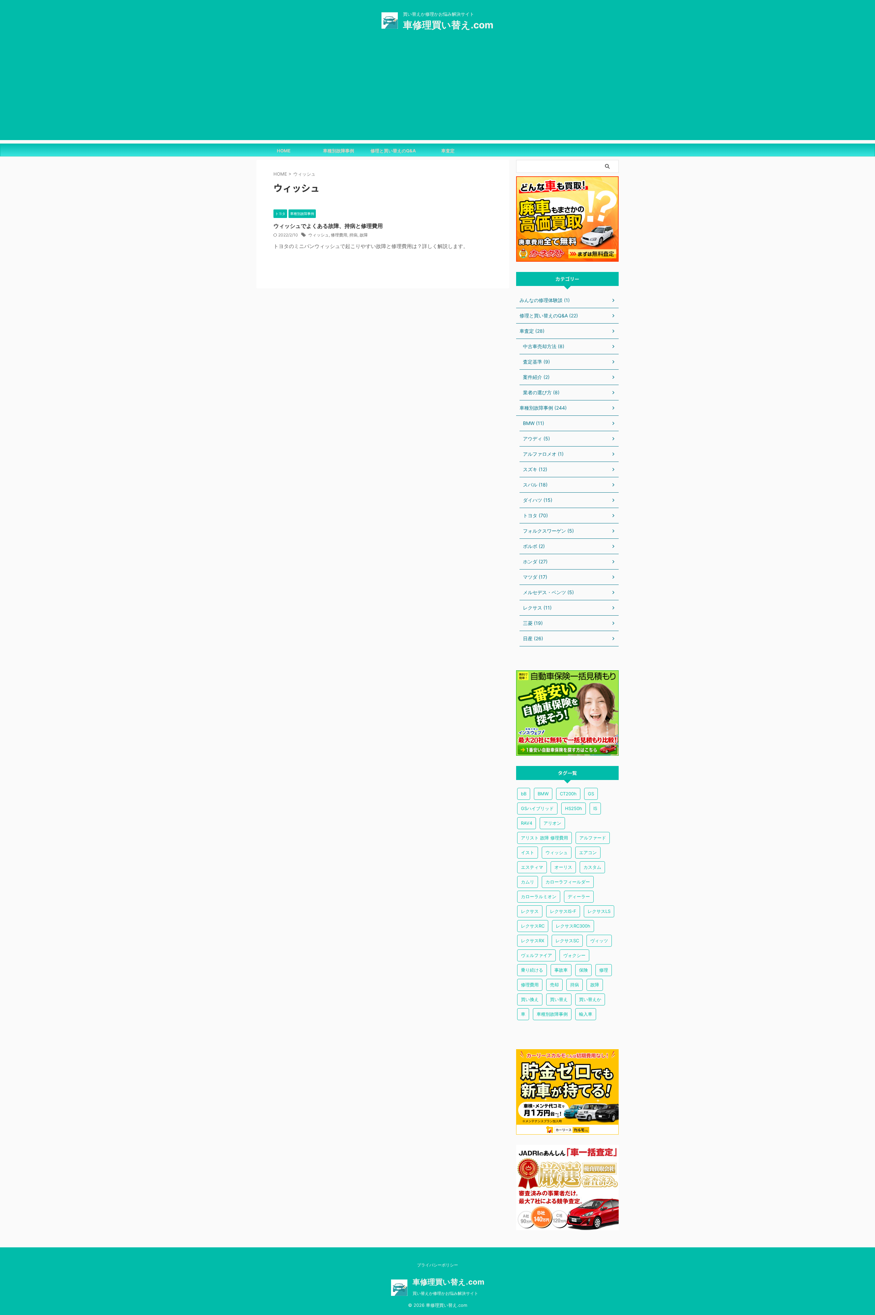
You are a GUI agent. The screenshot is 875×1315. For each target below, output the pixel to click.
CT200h (568, 793)
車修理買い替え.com (448, 25)
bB (523, 793)
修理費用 (339, 234)
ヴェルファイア (536, 955)
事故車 (561, 970)
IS (595, 808)
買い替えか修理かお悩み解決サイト (445, 1293)
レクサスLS (599, 911)
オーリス (563, 867)
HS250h (573, 808)
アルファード (592, 837)
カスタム (592, 867)
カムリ (527, 882)
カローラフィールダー (568, 882)
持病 (353, 234)
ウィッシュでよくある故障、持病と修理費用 (328, 225)
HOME (284, 150)
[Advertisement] (437, 92)
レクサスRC (532, 926)
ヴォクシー (574, 955)
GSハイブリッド (537, 808)
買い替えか (590, 999)
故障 (364, 234)
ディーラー (579, 896)
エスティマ (532, 867)
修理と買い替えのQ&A (393, 150)
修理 (603, 970)
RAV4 (526, 823)
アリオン (552, 823)
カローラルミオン (538, 896)
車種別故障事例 (338, 150)
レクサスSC (567, 940)
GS (591, 793)
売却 (554, 984)
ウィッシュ (318, 234)
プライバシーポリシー (437, 1265)
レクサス (530, 911)
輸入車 (585, 1014)
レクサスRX (532, 940)
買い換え (530, 999)
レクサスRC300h (573, 926)
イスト (527, 852)
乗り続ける (532, 970)
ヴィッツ (599, 940)
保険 (583, 970)
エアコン (588, 852)
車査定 (448, 150)
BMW (543, 793)
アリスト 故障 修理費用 (544, 837)
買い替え (559, 999)
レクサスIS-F (563, 911)
